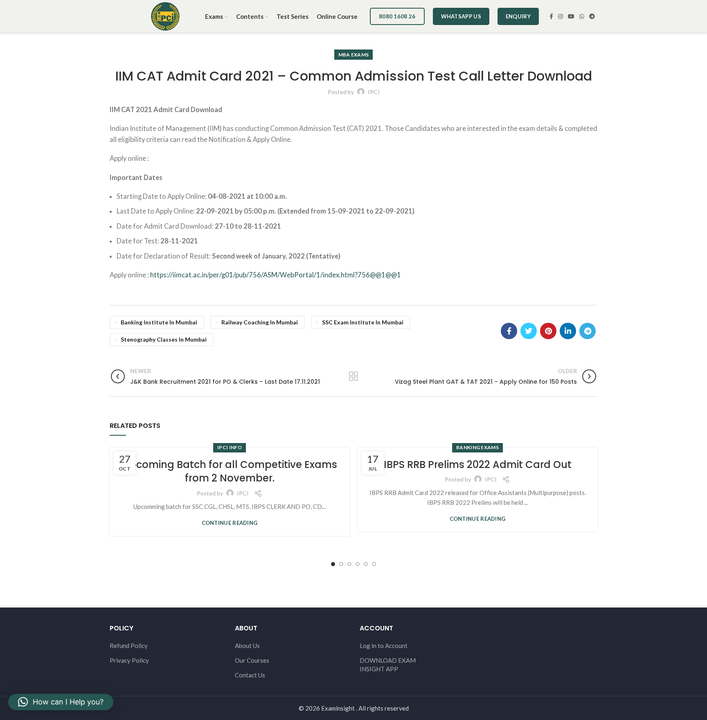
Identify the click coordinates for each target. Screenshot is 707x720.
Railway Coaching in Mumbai (259, 322)
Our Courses (252, 660)
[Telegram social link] (592, 16)
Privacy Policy (129, 660)
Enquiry (518, 16)
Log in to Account (384, 645)
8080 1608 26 (397, 16)
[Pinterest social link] (548, 331)
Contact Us (250, 675)
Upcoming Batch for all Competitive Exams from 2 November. (229, 471)
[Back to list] (353, 376)
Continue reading (230, 523)
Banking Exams (477, 447)
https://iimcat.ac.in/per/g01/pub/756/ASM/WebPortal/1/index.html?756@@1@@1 (275, 275)
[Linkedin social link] (568, 331)
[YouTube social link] (571, 16)
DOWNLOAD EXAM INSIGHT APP (388, 665)
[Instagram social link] (560, 16)
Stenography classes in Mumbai (164, 339)
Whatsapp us (461, 16)
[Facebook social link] (551, 16)
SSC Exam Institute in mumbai (362, 322)
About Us (247, 645)
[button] (60, 702)
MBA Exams (353, 55)
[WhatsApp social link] (582, 16)
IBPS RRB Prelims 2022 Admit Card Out (478, 464)
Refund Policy (129, 645)
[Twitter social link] (528, 331)
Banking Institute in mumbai (159, 322)
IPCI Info (229, 447)
